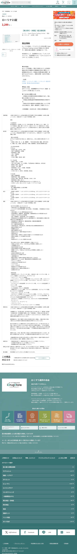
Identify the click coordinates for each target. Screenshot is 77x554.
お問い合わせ (63, 6)
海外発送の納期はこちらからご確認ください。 (65, 32)
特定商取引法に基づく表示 (37, 543)
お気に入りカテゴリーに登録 (63, 55)
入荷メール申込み (63, 44)
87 (71, 479)
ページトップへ (38, 452)
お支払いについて (17, 458)
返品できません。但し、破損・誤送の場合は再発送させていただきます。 (65, 37)
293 (71, 517)
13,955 (70, 483)
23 (71, 504)
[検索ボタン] (29, 2)
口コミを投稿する (42, 358)
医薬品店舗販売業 (54, 543)
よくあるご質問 (49, 6)
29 (71, 513)
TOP (3, 11)
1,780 (71, 521)
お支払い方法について (62, 53)
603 (71, 500)
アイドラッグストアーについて (37, 6)
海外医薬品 (7, 11)
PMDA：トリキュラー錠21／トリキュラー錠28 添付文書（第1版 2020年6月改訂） (36, 82)
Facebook (31, 532)
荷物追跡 (66, 543)
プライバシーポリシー (20, 543)
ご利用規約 (5, 543)
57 (71, 508)
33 (71, 487)
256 (71, 475)
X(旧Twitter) (12, 532)
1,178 (71, 471)
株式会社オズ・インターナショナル (19, 548)
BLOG (68, 532)
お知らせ (56, 6)
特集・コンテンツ (30, 458)
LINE (49, 532)
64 (71, 492)
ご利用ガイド (5, 458)
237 (71, 496)
